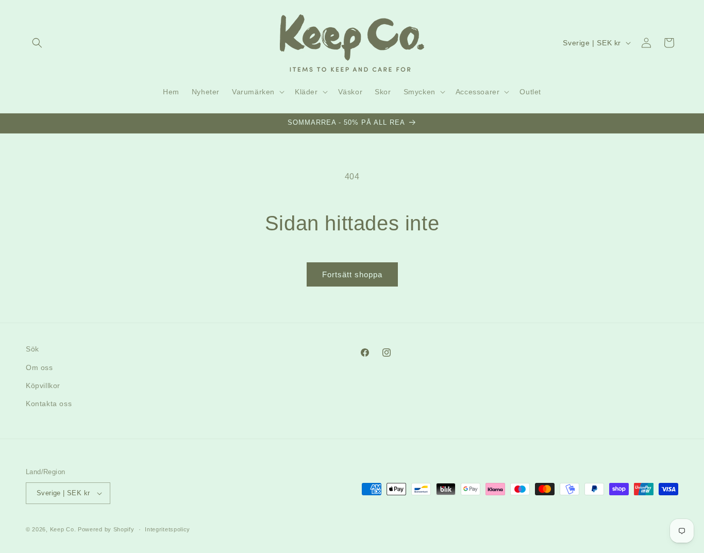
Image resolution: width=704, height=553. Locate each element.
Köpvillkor (43, 385)
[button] (37, 42)
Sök (32, 349)
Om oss (39, 367)
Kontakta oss (49, 403)
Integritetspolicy (167, 529)
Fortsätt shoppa (352, 274)
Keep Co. (63, 529)
